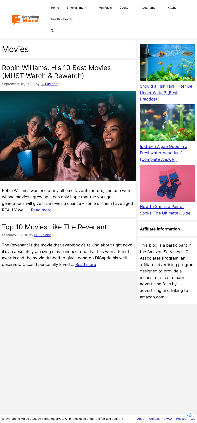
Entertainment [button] (76, 7)
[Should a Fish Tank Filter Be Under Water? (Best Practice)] (167, 63)
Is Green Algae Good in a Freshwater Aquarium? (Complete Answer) (163, 153)
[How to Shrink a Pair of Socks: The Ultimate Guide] (167, 184)
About (141, 418)
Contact (154, 418)
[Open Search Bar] (52, 31)
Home (55, 7)
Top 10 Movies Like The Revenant (54, 227)
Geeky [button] (123, 7)
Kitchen (173, 7)
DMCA (168, 418)
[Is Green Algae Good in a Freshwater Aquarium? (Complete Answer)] (167, 123)
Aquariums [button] (148, 7)
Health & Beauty (62, 19)
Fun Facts (105, 7)
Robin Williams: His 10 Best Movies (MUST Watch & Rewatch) (56, 72)
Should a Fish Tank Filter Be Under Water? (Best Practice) (166, 92)
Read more (41, 210)
